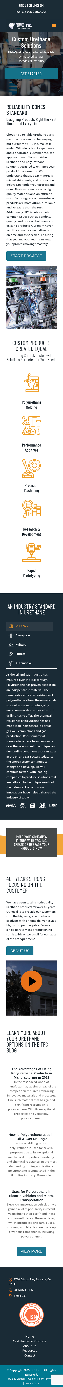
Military (21, 644)
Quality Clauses (17, 1378)
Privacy (50, 1378)
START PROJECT (26, 256)
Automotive (24, 663)
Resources (29, 1350)
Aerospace (23, 635)
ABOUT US (19, 951)
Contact (29, 1355)
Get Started (31, 73)
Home (29, 1336)
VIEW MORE (31, 1251)
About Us (29, 1346)
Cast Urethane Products (29, 1341)
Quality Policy (36, 1378)
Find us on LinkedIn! (31, 5)
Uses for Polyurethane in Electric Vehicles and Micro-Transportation (31, 1196)
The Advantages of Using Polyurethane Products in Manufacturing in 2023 (31, 1073)
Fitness (20, 654)
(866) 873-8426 (24, 11)
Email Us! (20, 1296)
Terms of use (31, 1383)
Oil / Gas (22, 626)
